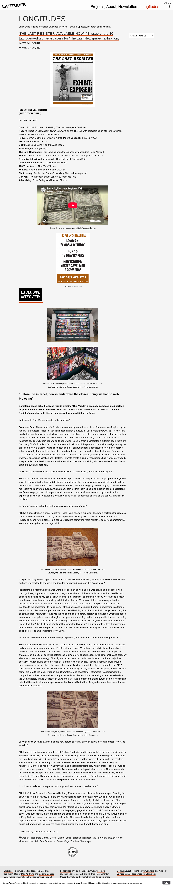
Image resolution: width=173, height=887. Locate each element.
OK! (166, 882)
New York (34, 841)
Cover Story (66, 876)
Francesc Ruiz (89, 837)
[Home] (14, 7)
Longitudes (149, 6)
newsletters (148, 870)
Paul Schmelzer (48, 841)
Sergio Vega (63, 841)
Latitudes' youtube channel (85, 228)
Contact (120, 870)
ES (169, 2)
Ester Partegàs (73, 837)
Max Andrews (27, 873)
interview (102, 837)
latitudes (112, 837)
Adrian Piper (28, 837)
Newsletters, (129, 6)
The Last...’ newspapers (69, 409)
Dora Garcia (42, 837)
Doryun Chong (57, 837)
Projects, (98, 6)
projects (63, 26)
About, (112, 6)
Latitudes (38, 831)
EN (165, 2)
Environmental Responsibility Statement (136, 873)
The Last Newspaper (33, 772)
